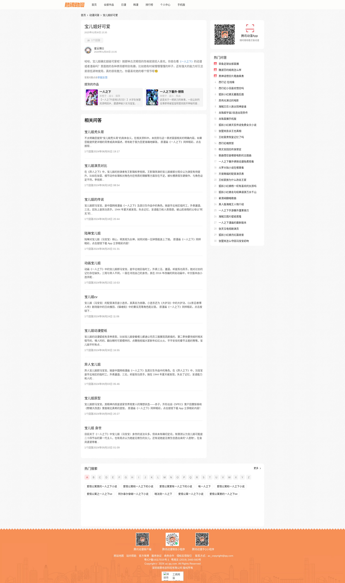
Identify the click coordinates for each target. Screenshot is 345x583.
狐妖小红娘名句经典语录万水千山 (237, 192)
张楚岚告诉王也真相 (230, 131)
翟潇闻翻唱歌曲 (227, 198)
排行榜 (149, 4)
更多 (256, 468)
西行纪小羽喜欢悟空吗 (231, 88)
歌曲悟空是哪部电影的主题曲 (235, 155)
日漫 (123, 4)
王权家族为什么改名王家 (232, 179)
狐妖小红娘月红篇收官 (231, 234)
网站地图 (119, 555)
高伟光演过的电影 (229, 100)
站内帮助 (131, 555)
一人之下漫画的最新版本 (232, 222)
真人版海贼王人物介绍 (231, 204)
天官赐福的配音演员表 (231, 173)
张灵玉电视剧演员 (229, 228)
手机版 (181, 4)
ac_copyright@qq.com (220, 555)
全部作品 (109, 4)
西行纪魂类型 (226, 143)
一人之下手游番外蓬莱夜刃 (234, 210)
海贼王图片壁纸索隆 (230, 216)
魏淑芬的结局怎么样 (230, 69)
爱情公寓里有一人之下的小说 (175, 486)
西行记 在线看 (226, 82)
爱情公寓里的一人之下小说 (102, 486)
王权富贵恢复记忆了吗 (231, 137)
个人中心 (165, 4)
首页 (94, 4)
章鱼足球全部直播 (229, 63)
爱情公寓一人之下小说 (190, 493)
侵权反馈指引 (184, 555)
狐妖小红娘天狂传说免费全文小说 (237, 124)
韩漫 (135, 4)
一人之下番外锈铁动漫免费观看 (236, 161)
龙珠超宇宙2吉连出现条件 (233, 112)
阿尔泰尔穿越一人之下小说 (133, 493)
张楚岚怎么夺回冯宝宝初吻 (234, 240)
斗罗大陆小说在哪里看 (231, 167)
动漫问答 (94, 15)
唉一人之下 (204, 486)
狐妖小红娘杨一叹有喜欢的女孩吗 (237, 186)
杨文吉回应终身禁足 (230, 149)
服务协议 (156, 555)
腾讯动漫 (74, 4)
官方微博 (144, 555)
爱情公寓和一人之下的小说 (138, 486)
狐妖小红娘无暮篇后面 (231, 94)
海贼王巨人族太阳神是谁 (232, 106)
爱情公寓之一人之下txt (99, 493)
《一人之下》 (186, 61)
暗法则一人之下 (163, 493)
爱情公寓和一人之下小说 (231, 486)
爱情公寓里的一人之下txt (223, 493)
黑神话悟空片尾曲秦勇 (231, 76)
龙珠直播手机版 (227, 118)
